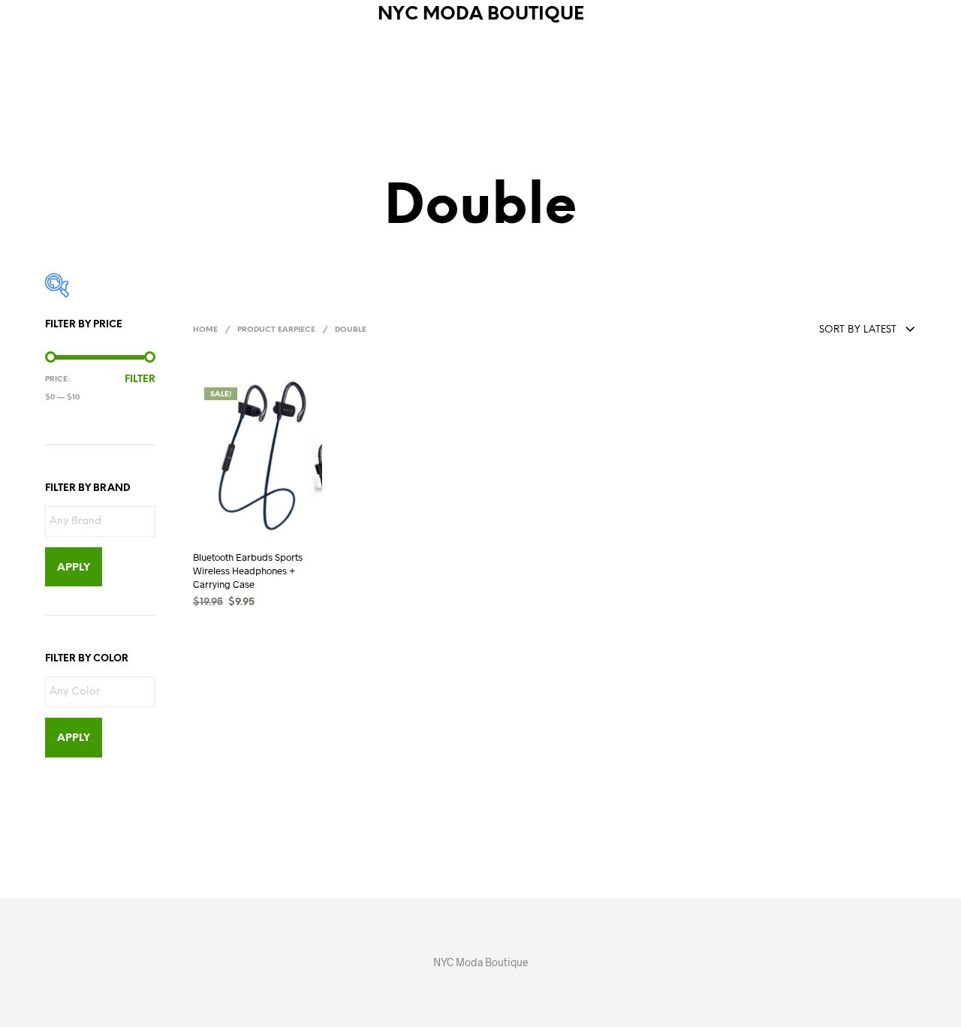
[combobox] (831, 331)
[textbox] (104, 522)
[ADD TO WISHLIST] (271, 535)
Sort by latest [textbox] (857, 330)
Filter (140, 379)
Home (205, 330)
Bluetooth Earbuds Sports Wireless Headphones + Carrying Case (248, 569)
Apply (73, 568)
